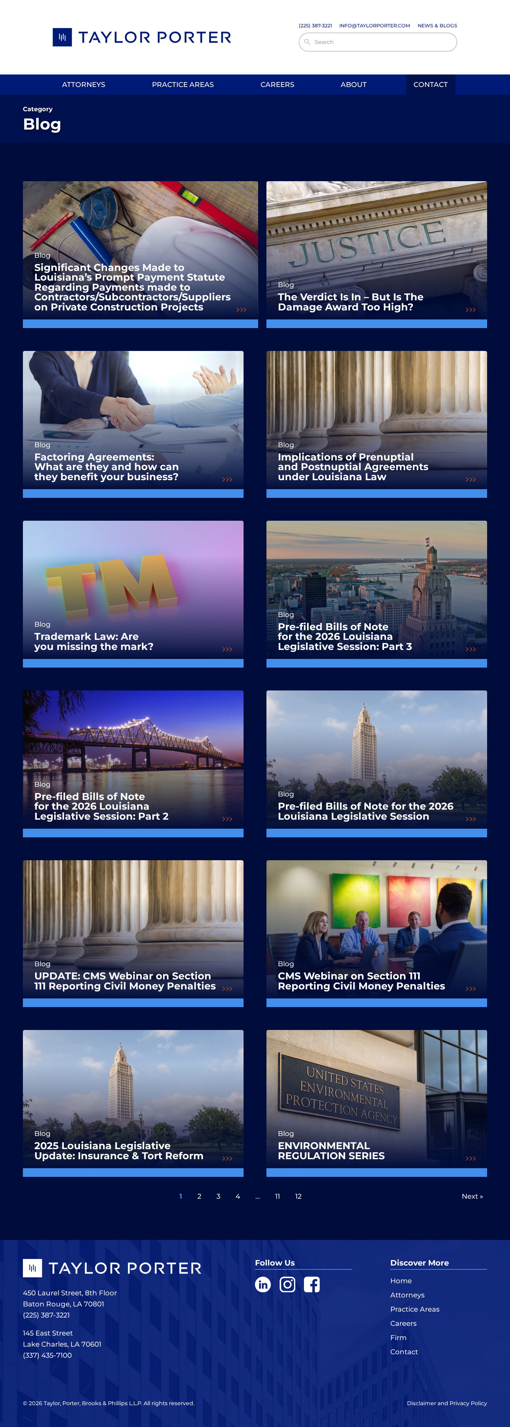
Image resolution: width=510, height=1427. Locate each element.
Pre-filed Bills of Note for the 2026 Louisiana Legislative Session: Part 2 (101, 806)
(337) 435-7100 (47, 1355)
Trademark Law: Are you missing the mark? (94, 641)
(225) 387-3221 (46, 1315)
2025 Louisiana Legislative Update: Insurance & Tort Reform (119, 1151)
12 (298, 1196)
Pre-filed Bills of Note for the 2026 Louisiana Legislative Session (365, 811)
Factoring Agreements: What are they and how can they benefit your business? (106, 467)
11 (277, 1196)
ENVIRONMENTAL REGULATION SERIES (331, 1151)
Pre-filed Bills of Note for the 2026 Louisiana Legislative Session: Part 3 (345, 636)
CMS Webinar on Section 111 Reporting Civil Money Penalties (361, 981)
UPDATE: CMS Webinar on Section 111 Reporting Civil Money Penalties (125, 981)
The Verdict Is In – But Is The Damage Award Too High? (351, 302)
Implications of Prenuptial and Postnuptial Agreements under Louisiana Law (353, 467)
